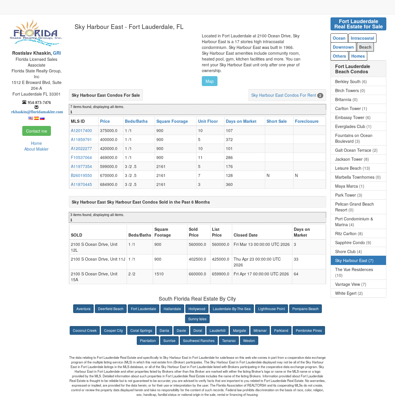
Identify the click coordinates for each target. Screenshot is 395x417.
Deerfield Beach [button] (110, 308)
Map (210, 81)
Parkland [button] (281, 330)
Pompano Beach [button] (305, 308)
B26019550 (81, 175)
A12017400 (81, 130)
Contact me (36, 131)
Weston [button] (249, 340)
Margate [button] (239, 330)
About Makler (36, 149)
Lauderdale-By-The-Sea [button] (232, 308)
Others (339, 56)
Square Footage (172, 121)
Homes (358, 56)
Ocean (339, 38)
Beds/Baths (136, 121)
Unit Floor (208, 121)
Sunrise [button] (169, 340)
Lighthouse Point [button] (271, 308)
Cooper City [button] (113, 330)
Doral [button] (197, 330)
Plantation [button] (148, 340)
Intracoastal (362, 38)
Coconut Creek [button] (85, 330)
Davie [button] (181, 330)
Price (105, 121)
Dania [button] (164, 330)
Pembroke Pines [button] (309, 330)
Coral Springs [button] (141, 330)
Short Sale (277, 121)
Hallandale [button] (172, 308)
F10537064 (81, 157)
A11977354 (81, 166)
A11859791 (81, 139)
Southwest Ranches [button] (199, 340)
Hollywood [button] (197, 308)
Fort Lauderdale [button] (143, 308)
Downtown (343, 47)
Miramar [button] (260, 330)
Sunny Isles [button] (197, 318)
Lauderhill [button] (218, 330)
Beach (365, 47)
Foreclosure (307, 121)
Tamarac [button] (229, 340)
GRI (56, 53)
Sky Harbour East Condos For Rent (283, 95)
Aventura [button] (83, 308)
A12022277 (81, 148)
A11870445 (81, 184)
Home (36, 143)
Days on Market (241, 121)
